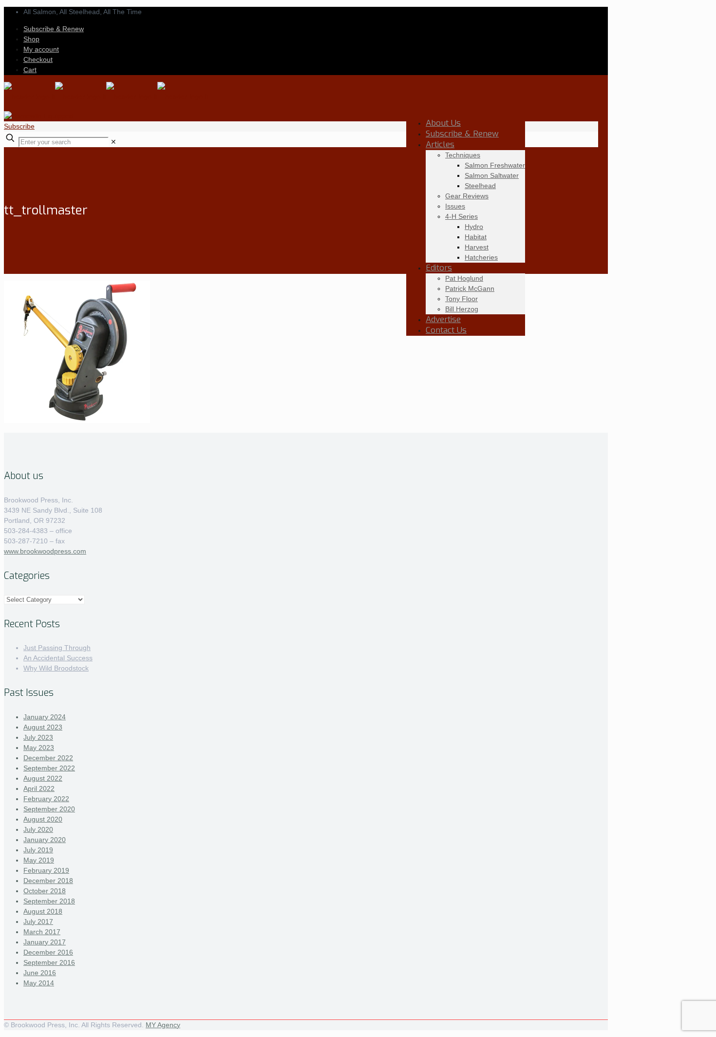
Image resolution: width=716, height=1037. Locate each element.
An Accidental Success (58, 658)
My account (41, 49)
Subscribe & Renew (53, 29)
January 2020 (44, 840)
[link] (113, 142)
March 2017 (41, 932)
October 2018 (44, 891)
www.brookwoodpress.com (45, 551)
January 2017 (44, 942)
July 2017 (38, 921)
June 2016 (39, 973)
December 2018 (48, 880)
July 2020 (38, 829)
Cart (30, 70)
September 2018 (49, 901)
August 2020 (42, 819)
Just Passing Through (57, 648)
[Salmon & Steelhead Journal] (106, 96)
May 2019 (38, 860)
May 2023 (38, 747)
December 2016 (48, 952)
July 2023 (38, 737)
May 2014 (38, 983)
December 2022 (48, 758)
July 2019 (38, 850)
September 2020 (49, 809)
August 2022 (42, 778)
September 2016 (49, 962)
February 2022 (46, 799)
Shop (31, 39)
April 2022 (39, 788)
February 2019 (46, 870)
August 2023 (42, 727)
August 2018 (42, 911)
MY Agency (163, 1025)
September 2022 (49, 768)
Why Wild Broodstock (56, 668)
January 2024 (44, 717)
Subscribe (19, 126)
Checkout (38, 59)
